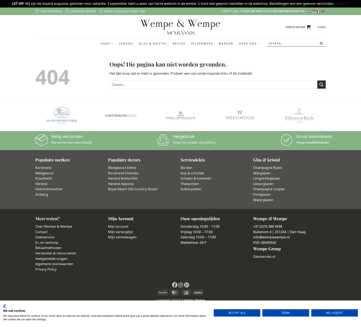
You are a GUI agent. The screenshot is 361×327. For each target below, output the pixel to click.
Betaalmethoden (48, 247)
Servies (126, 43)
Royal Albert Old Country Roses (132, 189)
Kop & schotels (192, 173)
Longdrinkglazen (266, 178)
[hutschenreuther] (62, 115)
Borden (186, 167)
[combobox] (296, 43)
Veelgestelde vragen (51, 258)
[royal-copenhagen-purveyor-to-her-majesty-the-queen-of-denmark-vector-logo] (180, 115)
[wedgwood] (239, 115)
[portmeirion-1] (121, 115)
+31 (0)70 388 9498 (250, 11)
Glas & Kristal (153, 43)
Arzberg (41, 194)
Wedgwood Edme (122, 167)
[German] (315, 11)
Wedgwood (44, 173)
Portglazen (262, 194)
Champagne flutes (267, 167)
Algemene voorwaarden (54, 264)
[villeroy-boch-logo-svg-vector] (299, 115)
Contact (41, 232)
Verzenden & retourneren (55, 253)
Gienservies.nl (264, 256)
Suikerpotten (190, 189)
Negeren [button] (342, 3)
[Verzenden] (321, 43)
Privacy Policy (46, 269)
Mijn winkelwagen (122, 237)
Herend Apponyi (121, 183)
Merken (226, 43)
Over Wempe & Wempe (53, 226)
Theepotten (189, 183)
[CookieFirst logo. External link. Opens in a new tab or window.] (4, 306)
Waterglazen (263, 200)
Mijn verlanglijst (120, 232)
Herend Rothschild (122, 178)
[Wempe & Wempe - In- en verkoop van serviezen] (180, 27)
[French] (319, 11)
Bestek (179, 43)
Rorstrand (43, 167)
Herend (41, 183)
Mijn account (118, 226)
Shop (105, 43)
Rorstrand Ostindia (123, 173)
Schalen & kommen (195, 178)
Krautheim (43, 178)
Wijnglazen (262, 173)
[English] (323, 11)
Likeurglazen (263, 183)
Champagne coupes (269, 189)
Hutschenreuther (49, 189)
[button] (298, 27)
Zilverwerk (202, 43)
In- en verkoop (46, 242)
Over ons (248, 43)
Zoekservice (44, 237)
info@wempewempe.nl (289, 11)
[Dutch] (310, 11)
